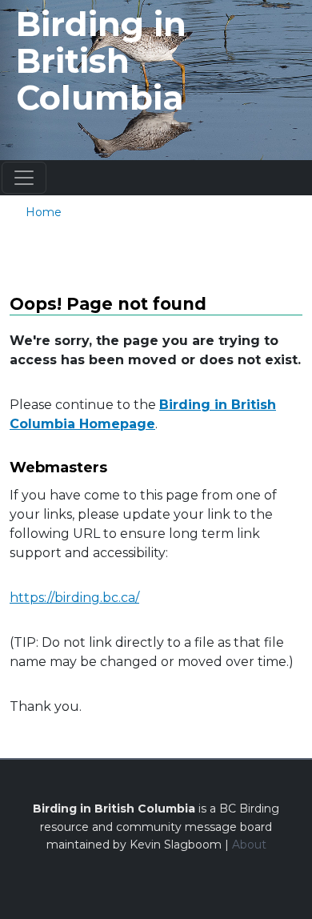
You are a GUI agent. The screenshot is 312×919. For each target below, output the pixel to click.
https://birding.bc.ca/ (74, 597)
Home (44, 212)
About (249, 844)
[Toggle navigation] (24, 178)
